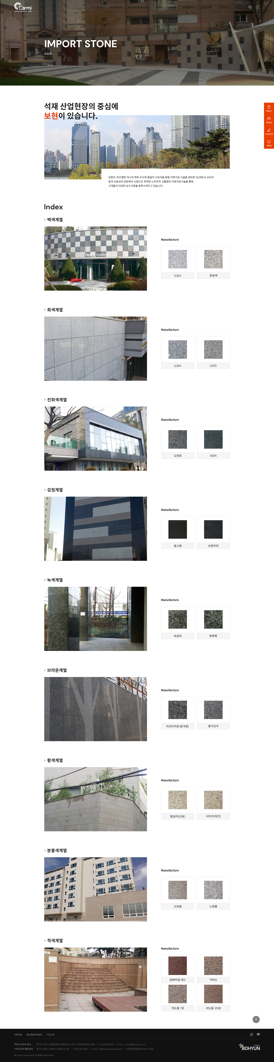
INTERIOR (115, 7)
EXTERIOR (97, 7)
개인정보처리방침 (34, 1034)
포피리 (159, 7)
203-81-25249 (146, 1048)
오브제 (172, 7)
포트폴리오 (189, 7)
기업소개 (223, 7)
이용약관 (18, 1034)
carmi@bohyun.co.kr (135, 1044)
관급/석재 (206, 7)
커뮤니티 (239, 7)
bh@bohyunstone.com (110, 1048)
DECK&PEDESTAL (138, 7)
